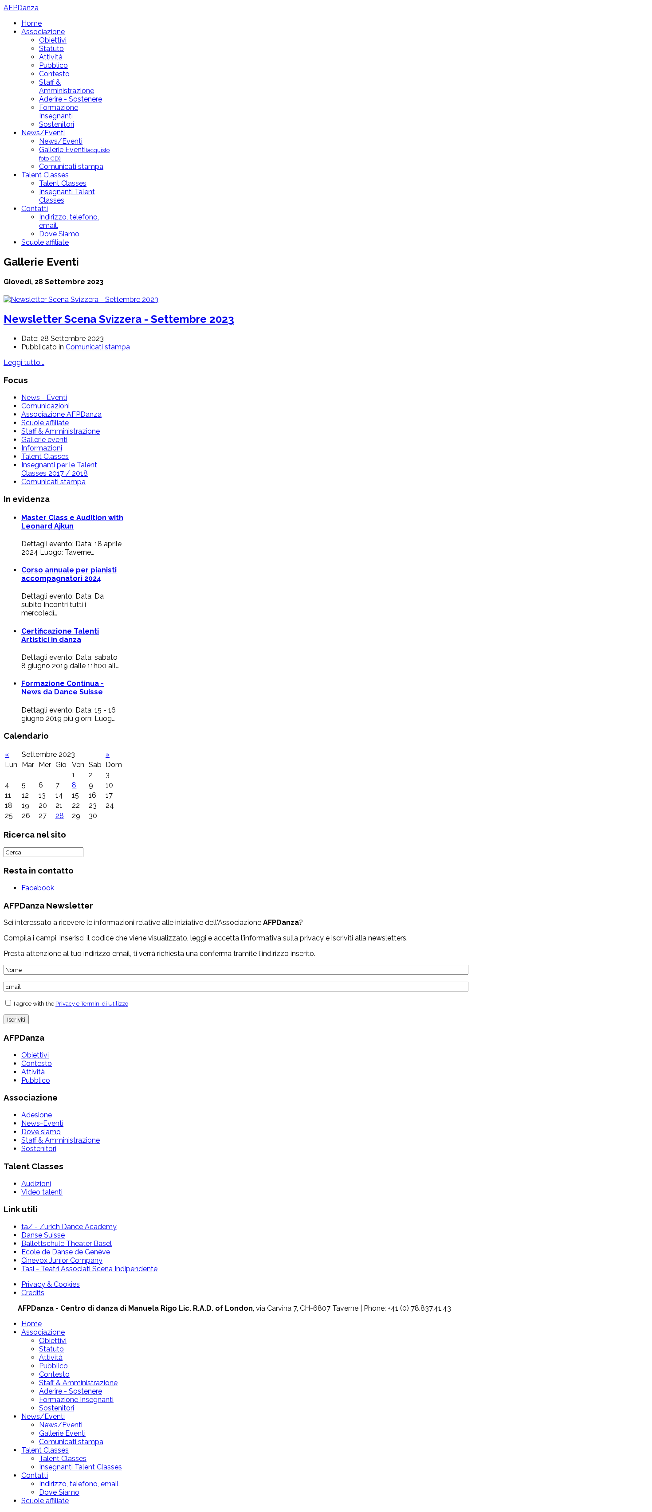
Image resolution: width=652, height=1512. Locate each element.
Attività (51, 57)
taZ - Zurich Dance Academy (69, 1226)
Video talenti (42, 1192)
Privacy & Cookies (50, 1284)
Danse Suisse (43, 1235)
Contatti (34, 208)
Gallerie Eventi (62, 1433)
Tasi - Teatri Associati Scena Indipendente (89, 1269)
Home (31, 23)
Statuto (51, 48)
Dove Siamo (59, 234)
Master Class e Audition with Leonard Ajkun (72, 521)
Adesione (36, 1115)
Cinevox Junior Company (61, 1260)
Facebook (37, 888)
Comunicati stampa (71, 166)
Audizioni (36, 1183)
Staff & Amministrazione (66, 86)
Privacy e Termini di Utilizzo (91, 1003)
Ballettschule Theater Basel (66, 1243)
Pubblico (53, 65)
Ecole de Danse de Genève (65, 1252)
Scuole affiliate (45, 242)
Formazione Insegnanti (58, 111)
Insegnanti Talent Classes (80, 1467)
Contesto (54, 74)
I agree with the (70, 1003)
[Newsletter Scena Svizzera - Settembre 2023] (81, 299)
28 (59, 815)
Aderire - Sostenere (70, 99)
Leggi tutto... (24, 362)
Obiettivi (53, 40)
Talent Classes (45, 175)
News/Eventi (43, 133)
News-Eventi (42, 1123)
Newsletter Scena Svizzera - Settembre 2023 (119, 319)
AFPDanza (21, 8)
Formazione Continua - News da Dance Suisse (62, 687)
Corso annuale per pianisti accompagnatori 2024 (69, 574)
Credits (32, 1293)
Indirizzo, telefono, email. (79, 1484)
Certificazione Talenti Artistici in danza (60, 635)
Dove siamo (41, 1132)
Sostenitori (56, 124)
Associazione (43, 31)
